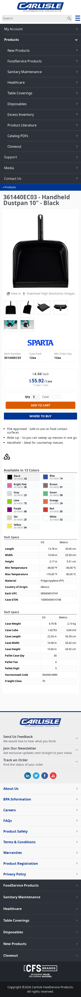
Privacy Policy (14, 874)
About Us (10, 788)
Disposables (17, 104)
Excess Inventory (20, 114)
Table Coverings (19, 93)
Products (10, 187)
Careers (9, 810)
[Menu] (77, 19)
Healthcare (16, 82)
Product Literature (22, 125)
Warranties (12, 852)
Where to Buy (40, 416)
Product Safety (15, 831)
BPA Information (17, 799)
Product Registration (20, 863)
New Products (18, 50)
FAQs (7, 820)
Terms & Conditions (19, 842)
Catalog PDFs (17, 136)
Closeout (14, 146)
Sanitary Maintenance (24, 71)
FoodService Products (24, 61)
